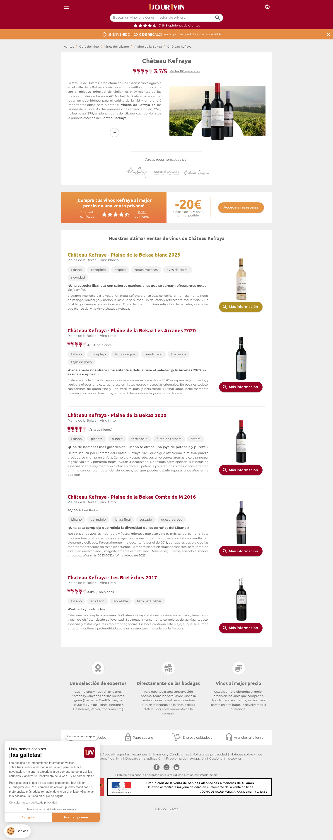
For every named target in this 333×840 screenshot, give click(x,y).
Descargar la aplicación (143, 758)
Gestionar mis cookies (225, 758)
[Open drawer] (66, 7)
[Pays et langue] (267, 7)
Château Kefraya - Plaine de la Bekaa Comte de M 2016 (132, 497)
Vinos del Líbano (116, 46)
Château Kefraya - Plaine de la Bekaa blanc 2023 (124, 255)
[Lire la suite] (114, 132)
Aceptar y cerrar (76, 817)
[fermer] (328, 34)
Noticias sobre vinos (246, 754)
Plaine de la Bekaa (148, 46)
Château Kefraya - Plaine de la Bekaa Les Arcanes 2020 (132, 330)
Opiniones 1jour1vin (106, 758)
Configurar (28, 817)
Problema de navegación (186, 758)
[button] (17, 831)
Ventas (69, 46)
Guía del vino (89, 46)
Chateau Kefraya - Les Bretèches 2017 (112, 577)
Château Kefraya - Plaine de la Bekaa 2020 (117, 415)
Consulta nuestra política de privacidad (33, 802)
